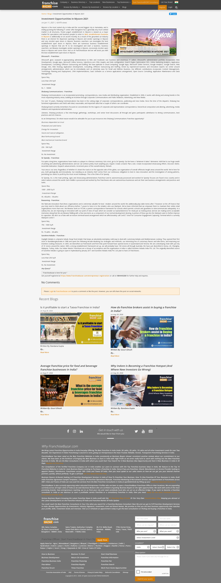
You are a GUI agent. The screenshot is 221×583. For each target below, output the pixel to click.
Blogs (124, 7)
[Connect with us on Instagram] (74, 431)
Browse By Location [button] (111, 7)
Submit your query (145, 579)
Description (140, 552)
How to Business (48, 554)
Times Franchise (77, 568)
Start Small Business (109, 554)
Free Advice (45, 564)
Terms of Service (79, 572)
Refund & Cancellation (112, 572)
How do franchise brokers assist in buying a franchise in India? (143, 309)
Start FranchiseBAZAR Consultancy (145, 2)
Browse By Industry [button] (71, 7)
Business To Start (78, 554)
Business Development (50, 557)
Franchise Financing (79, 561)
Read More (44, 352)
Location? (139, 543)
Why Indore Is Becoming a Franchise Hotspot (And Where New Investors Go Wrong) (141, 367)
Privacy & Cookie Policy (94, 572)
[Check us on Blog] (151, 431)
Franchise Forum (47, 568)
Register (162, 7)
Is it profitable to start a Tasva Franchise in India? (70, 307)
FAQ (69, 572)
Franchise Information (109, 557)
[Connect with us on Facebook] (68, 431)
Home (43, 14)
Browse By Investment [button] (91, 7)
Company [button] (64, 2)
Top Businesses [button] (123, 2)
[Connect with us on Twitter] (136, 431)
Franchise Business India (51, 561)
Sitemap (125, 572)
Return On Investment (80, 557)
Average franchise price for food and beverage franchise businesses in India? (68, 367)
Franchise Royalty (78, 564)
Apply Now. (102, 540)
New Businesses (108, 2)
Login (170, 7)
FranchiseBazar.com (63, 291)
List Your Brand (166, 2)
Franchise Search (107, 564)
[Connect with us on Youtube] (143, 431)
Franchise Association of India (56, 572)
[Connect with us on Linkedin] (81, 431)
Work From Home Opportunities (113, 568)
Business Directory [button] (78, 2)
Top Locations (94, 2)
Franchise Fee (106, 561)
